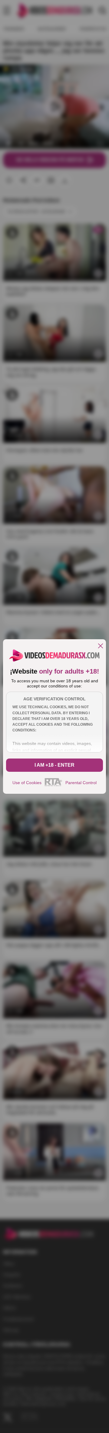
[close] (100, 646)
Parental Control (81, 782)
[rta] (53, 785)
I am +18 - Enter (54, 765)
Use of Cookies (26, 782)
